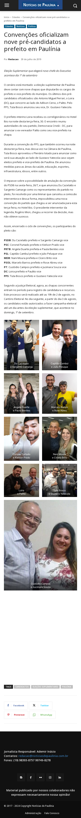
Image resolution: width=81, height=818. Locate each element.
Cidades (16, 17)
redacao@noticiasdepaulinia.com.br (43, 756)
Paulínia (66, 686)
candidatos (22, 686)
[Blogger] (21, 777)
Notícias (21, 26)
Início (6, 17)
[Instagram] (50, 777)
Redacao (13, 59)
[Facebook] (31, 777)
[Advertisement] (40, 637)
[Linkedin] (60, 777)
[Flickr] (40, 777)
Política (32, 26)
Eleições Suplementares (45, 686)
